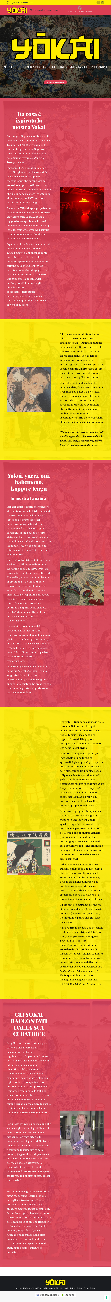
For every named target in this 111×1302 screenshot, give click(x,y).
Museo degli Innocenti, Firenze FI (47, 10)
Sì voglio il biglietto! (55, 82)
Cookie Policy (89, 1288)
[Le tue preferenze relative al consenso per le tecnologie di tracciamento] (106, 1297)
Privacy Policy (76, 1288)
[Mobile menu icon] (101, 10)
